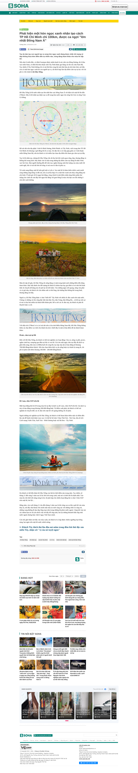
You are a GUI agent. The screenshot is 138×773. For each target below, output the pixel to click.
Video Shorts (26, 689)
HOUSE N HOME (25, 1)
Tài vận (80, 21)
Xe (109, 12)
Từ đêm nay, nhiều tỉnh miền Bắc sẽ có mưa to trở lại (77, 651)
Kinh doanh (41, 12)
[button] (66, 720)
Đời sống (122, 12)
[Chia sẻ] (22, 49)
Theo (53, 546)
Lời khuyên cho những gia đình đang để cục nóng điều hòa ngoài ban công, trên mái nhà (75, 599)
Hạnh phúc (22, 12)
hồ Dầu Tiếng (23, 540)
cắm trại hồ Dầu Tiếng (75, 540)
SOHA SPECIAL (52, 1)
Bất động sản (50, 12)
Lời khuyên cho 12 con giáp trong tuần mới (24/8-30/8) (51, 621)
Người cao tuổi (48, 21)
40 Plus (58, 12)
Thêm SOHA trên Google (36, 49)
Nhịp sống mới (80, 12)
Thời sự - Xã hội (34, 740)
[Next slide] (114, 706)
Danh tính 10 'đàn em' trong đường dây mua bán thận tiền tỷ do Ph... (83, 712)
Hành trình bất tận (61, 540)
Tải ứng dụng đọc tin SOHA (43, 735)
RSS (114, 740)
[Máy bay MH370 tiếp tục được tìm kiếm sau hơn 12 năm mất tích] (29, 587)
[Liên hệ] (83, 552)
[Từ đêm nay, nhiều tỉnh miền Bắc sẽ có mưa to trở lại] (78, 642)
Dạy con (38, 21)
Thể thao (71, 12)
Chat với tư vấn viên (89, 763)
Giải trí (88, 12)
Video (105, 740)
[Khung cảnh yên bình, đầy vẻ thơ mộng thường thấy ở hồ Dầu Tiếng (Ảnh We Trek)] (52, 202)
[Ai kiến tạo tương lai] (119, 6)
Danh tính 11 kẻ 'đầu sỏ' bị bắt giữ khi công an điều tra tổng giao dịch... (48, 712)
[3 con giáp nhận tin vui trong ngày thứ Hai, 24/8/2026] (29, 612)
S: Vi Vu (52, 540)
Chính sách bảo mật (84, 758)
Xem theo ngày (53, 576)
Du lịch (23, 21)
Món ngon (72, 21)
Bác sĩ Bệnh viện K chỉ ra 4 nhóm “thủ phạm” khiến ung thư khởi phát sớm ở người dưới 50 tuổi (44, 653)
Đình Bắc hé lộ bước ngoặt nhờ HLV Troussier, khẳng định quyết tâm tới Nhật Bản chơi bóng (27, 653)
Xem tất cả (112, 689)
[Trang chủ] (18, 6)
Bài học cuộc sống (61, 21)
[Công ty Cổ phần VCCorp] (44, 747)
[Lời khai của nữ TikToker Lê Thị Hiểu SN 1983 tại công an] (30, 705)
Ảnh (110, 740)
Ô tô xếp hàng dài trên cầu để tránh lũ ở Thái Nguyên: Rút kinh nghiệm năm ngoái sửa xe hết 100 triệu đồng (61, 675)
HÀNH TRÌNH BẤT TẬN (39, 1)
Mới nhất (14, 12)
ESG (29, 12)
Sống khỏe (103, 12)
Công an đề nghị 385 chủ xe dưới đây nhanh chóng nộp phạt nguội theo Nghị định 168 (61, 652)
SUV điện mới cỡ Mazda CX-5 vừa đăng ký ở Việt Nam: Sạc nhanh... (101, 712)
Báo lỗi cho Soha (80, 49)
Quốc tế (64, 12)
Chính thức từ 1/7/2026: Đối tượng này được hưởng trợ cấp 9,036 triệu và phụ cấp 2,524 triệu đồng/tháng (51, 599)
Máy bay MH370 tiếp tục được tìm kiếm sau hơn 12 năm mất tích (29, 598)
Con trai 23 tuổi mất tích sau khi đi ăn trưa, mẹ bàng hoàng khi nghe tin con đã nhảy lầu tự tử (75, 623)
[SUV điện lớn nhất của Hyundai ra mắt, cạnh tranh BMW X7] (78, 665)
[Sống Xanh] (52, 29)
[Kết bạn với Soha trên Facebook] (77, 559)
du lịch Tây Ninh (43, 540)
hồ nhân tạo (33, 540)
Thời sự (34, 12)
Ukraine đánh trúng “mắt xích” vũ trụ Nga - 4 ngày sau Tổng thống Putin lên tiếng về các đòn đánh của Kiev (27, 675)
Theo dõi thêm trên (98, 689)
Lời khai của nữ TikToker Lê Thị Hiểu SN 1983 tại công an (30, 712)
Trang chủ (25, 740)
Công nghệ (115, 12)
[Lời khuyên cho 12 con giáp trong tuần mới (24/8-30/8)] (52, 612)
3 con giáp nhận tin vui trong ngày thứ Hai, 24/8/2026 (29, 621)
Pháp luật (95, 12)
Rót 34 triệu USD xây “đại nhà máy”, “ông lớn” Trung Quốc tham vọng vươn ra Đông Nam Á (43, 675)
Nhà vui (30, 21)
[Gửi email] (70, 49)
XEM (83, 576)
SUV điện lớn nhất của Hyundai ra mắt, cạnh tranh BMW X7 (77, 673)
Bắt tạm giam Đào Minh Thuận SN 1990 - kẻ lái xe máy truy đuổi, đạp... (65, 712)
